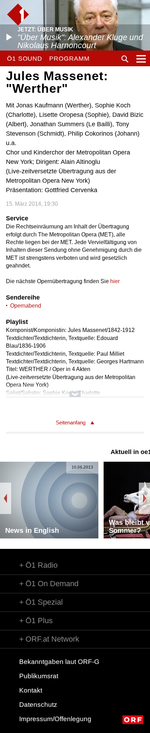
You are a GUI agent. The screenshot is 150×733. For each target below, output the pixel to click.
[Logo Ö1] (18, 14)
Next (144, 498)
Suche (124, 58)
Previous (5, 498)
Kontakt (30, 690)
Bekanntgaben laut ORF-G (59, 661)
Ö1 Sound (24, 58)
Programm (69, 58)
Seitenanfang (70, 422)
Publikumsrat (38, 676)
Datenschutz (38, 704)
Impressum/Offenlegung (55, 719)
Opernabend (25, 306)
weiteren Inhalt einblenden (75, 390)
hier (115, 281)
